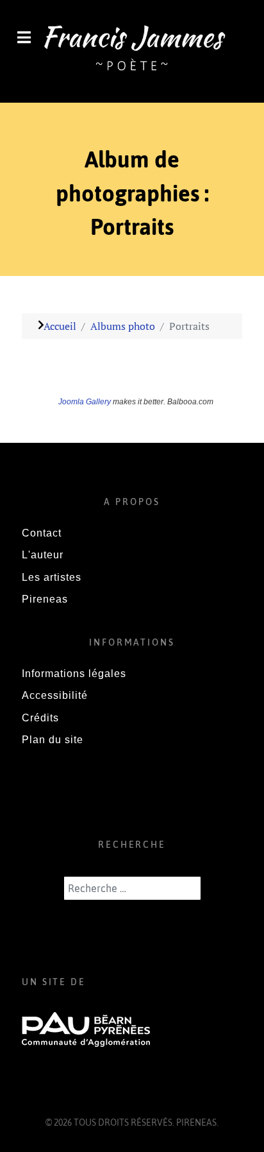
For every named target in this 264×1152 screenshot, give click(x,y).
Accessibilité (55, 695)
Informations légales (74, 673)
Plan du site (52, 739)
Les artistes (51, 577)
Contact (42, 533)
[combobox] (132, 888)
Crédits (40, 717)
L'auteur (42, 554)
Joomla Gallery (84, 401)
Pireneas (45, 599)
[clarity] (132, 50)
